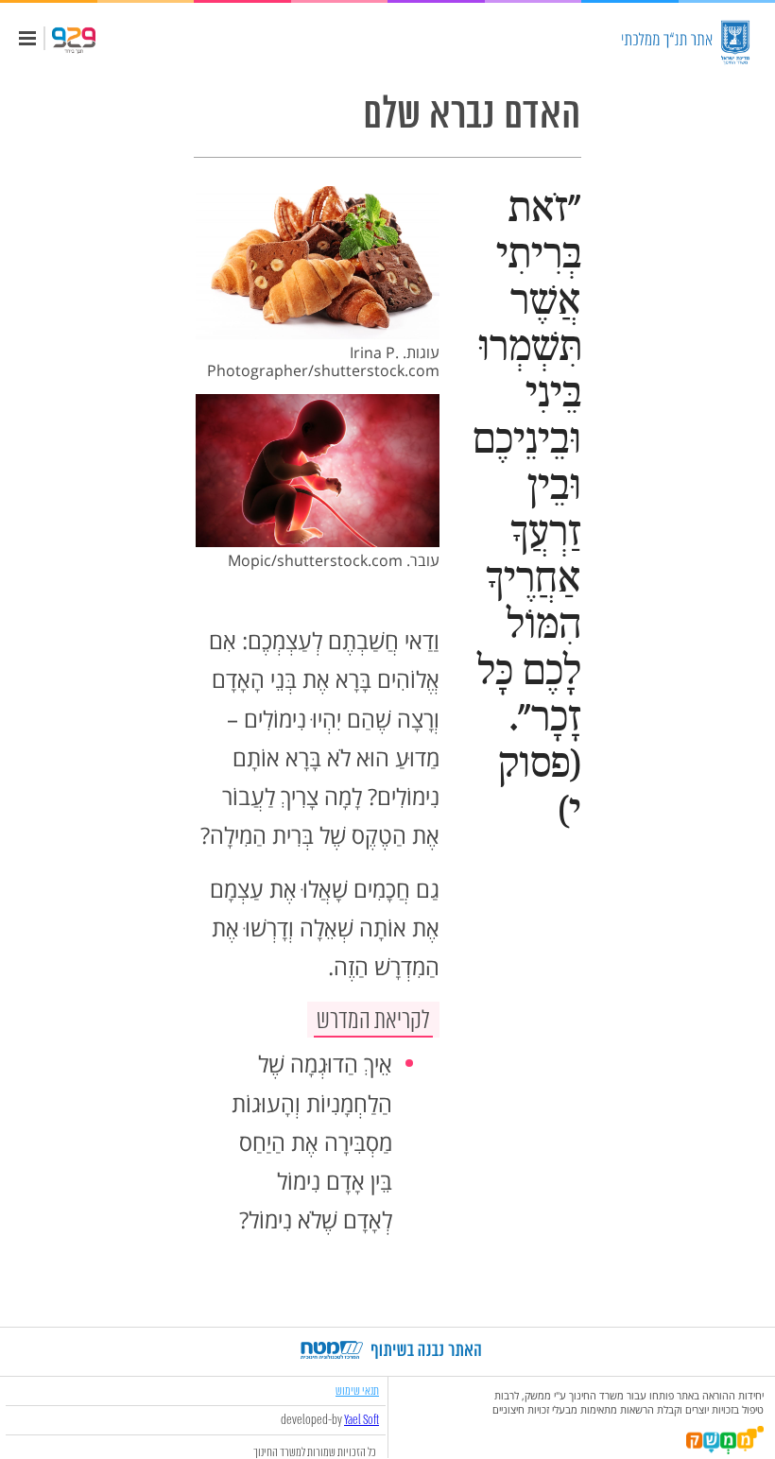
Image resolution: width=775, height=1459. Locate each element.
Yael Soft (361, 1420)
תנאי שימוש (357, 1390)
